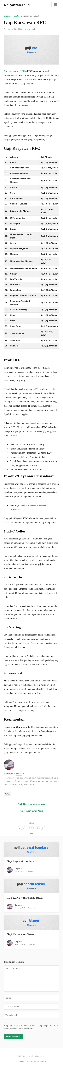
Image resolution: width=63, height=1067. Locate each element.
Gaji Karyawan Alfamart (31, 804)
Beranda (7, 16)
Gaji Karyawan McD (31, 810)
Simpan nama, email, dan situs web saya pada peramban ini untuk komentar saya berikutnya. (31, 1027)
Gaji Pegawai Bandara (20, 861)
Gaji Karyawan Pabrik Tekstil (25, 897)
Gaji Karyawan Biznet (20, 934)
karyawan (13, 774)
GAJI (16, 16)
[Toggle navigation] (55, 4)
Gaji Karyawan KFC (14, 71)
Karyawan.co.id (17, 5)
